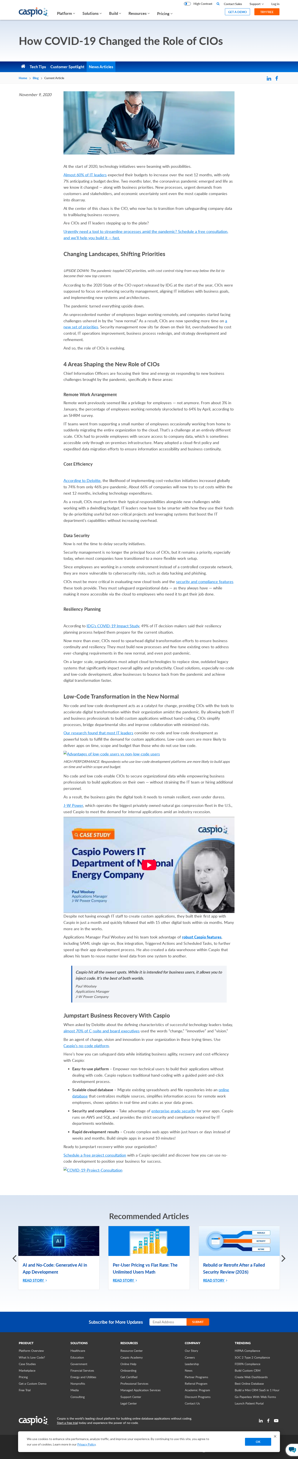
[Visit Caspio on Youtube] (276, 1420)
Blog (36, 78)
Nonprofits (77, 1383)
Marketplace (27, 1370)
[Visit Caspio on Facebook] (268, 1420)
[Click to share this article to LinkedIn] (269, 79)
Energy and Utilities (83, 1377)
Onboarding (128, 1370)
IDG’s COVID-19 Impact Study (113, 625)
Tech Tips (38, 66)
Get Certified (128, 1377)
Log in (275, 4)
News (188, 1370)
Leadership (192, 1364)
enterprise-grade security (173, 1110)
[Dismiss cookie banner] (275, 1436)
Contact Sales (233, 4)
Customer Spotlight (67, 66)
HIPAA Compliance (247, 1351)
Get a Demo (237, 12)
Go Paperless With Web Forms (255, 1397)
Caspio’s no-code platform (86, 1045)
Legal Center (128, 1403)
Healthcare (77, 1351)
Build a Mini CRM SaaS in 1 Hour (257, 1390)
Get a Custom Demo (32, 1383)
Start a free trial (67, 1423)
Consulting (77, 1397)
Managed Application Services (140, 1390)
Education (77, 1357)
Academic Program (197, 1390)
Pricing (163, 13)
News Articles (101, 66)
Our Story (191, 1351)
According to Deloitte (82, 480)
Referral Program (196, 1383)
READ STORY (34, 1280)
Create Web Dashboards (251, 1377)
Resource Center (131, 1351)
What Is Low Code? (32, 1357)
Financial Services (82, 1370)
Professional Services (134, 1383)
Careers (190, 1357)
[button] (283, 1258)
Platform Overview (31, 1351)
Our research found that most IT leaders (98, 732)
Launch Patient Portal (249, 1403)
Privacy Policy (86, 1444)
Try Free (267, 12)
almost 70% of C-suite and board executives (101, 1030)
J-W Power (73, 805)
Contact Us (192, 1403)
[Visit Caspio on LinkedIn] (261, 1420)
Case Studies (27, 1364)
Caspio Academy (131, 1357)
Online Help (128, 1364)
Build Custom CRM (247, 1370)
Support (255, 4)
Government (78, 1364)
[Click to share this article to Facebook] (277, 78)
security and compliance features (204, 581)
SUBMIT (198, 1322)
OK (258, 1442)
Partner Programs (196, 1377)
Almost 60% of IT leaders (85, 174)
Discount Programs (198, 1397)
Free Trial (25, 1390)
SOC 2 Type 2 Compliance (252, 1357)
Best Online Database (249, 1383)
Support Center (130, 1397)
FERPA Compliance (247, 1364)
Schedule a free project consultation (94, 1155)
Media (74, 1390)
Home (23, 78)
